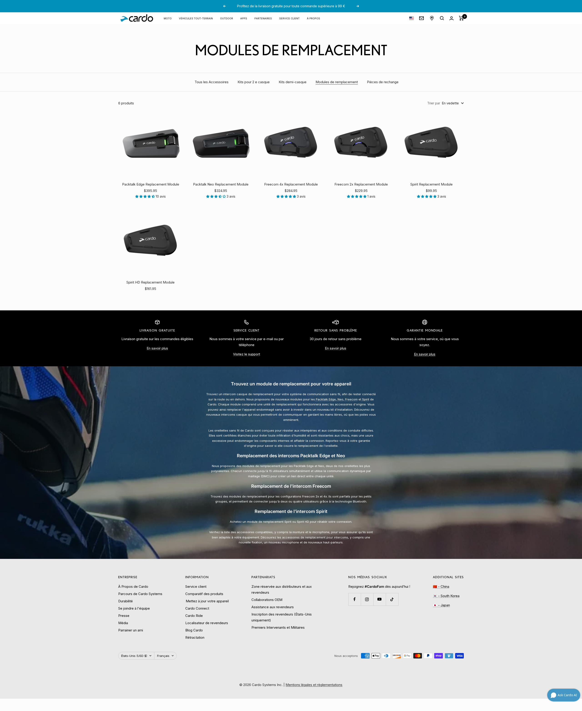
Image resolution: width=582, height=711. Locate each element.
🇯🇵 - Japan (441, 605)
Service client (289, 18)
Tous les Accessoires (211, 82)
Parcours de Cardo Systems (140, 594)
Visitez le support (246, 354)
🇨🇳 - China (441, 586)
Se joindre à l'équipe (134, 608)
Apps (243, 18)
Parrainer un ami (130, 630)
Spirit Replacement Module (431, 184)
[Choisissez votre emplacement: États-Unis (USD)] (411, 18)
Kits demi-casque (292, 82)
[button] (145, 196)
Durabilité (125, 601)
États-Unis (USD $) (134, 656)
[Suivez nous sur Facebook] (354, 599)
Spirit (365, 399)
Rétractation (194, 637)
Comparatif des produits (204, 594)
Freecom (351, 399)
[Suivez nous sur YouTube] (379, 599)
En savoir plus (157, 348)
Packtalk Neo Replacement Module (220, 184)
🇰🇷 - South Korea (446, 596)
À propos (313, 18)
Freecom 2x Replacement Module (361, 184)
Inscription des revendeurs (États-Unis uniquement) (281, 617)
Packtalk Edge (325, 399)
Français (163, 656)
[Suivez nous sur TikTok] (392, 599)
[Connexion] (451, 18)
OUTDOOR (226, 18)
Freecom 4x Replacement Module (291, 184)
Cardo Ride (194, 615)
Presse (123, 615)
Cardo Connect (197, 608)
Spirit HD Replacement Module (150, 282)
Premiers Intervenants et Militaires (278, 627)
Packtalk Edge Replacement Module (150, 184)
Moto (168, 18)
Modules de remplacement (337, 82)
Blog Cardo (194, 630)
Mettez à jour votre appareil (207, 601)
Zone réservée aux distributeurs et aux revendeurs (281, 589)
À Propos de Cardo (133, 586)
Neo (340, 399)
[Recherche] (442, 18)
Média (123, 623)
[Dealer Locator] (431, 18)
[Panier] (461, 18)
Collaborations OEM (266, 600)
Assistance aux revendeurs (272, 607)
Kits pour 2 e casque (254, 82)
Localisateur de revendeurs (206, 623)
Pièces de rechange (383, 82)
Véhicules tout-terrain (196, 18)
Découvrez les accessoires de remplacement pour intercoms (304, 537)
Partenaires (263, 18)
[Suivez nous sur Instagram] (367, 599)
